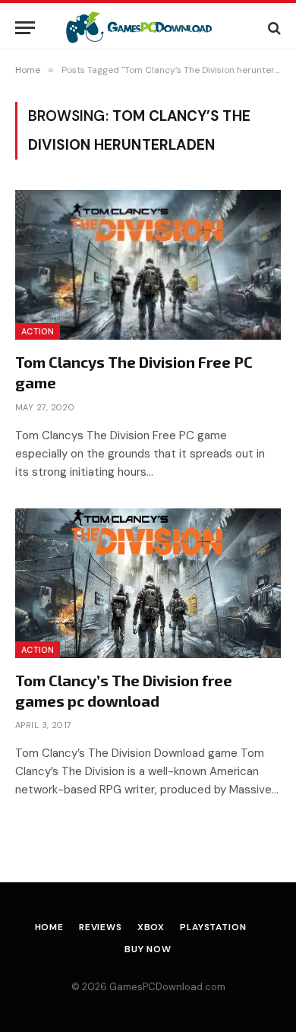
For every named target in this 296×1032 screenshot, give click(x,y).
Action (37, 331)
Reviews (100, 927)
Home (49, 927)
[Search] (273, 28)
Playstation (213, 927)
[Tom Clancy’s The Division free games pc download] (148, 583)
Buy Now (148, 949)
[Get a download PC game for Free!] (148, 27)
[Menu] (25, 28)
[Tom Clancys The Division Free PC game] (148, 265)
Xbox (151, 927)
